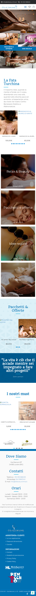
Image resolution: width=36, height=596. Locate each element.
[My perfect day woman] (9, 410)
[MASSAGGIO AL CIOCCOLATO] (9, 122)
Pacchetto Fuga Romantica (9, 339)
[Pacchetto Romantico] (27, 328)
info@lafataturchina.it (19, 482)
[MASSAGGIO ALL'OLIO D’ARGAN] (27, 122)
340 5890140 (20, 479)
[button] (11, 143)
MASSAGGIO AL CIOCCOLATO (9, 136)
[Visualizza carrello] (33, 7)
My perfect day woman (8, 422)
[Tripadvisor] (34, 593)
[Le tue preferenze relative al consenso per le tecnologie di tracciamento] (33, 593)
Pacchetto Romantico (27, 339)
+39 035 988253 (20, 477)
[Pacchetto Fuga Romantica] (9, 328)
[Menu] (25, 7)
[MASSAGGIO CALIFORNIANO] (27, 410)
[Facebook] (27, 593)
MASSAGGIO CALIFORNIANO (27, 422)
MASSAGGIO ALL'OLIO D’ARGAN (27, 136)
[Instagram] (31, 593)
